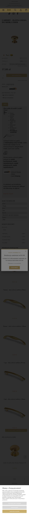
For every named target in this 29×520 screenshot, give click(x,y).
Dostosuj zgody (14, 507)
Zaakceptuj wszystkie (14, 511)
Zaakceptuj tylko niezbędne (14, 503)
